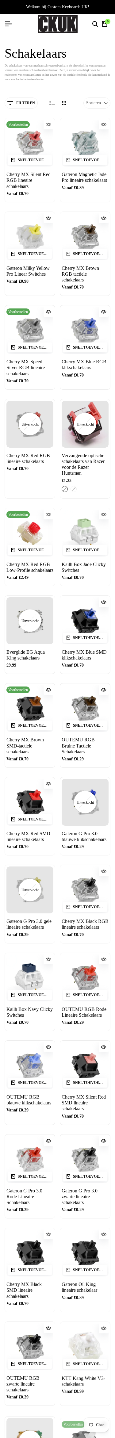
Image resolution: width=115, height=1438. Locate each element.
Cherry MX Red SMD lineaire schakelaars (28, 836)
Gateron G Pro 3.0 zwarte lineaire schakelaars (80, 1196)
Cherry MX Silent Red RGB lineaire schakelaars (28, 180)
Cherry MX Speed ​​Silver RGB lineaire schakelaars (25, 367)
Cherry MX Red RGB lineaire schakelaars (28, 458)
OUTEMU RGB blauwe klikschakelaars (28, 1099)
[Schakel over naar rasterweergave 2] (63, 103)
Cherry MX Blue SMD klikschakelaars (84, 654)
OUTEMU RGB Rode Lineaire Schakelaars (84, 1012)
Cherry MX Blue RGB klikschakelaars (84, 364)
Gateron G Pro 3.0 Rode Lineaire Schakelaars (24, 1196)
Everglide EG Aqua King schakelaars (25, 654)
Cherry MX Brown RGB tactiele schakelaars (80, 274)
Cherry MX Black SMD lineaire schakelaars (24, 1290)
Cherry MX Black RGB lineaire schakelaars (85, 924)
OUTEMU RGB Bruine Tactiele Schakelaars (78, 745)
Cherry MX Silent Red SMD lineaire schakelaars (84, 1102)
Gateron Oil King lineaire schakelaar (79, 1287)
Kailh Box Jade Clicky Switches (84, 567)
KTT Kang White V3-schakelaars (83, 1380)
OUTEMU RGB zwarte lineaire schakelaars (23, 1383)
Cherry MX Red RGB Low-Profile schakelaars (29, 567)
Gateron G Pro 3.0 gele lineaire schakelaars (29, 924)
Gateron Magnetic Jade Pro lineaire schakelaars (84, 177)
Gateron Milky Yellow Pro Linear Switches (28, 271)
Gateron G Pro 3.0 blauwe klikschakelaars (84, 836)
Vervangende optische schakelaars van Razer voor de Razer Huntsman (83, 464)
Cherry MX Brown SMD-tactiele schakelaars (25, 745)
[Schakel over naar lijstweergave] (52, 103)
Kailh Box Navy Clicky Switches (29, 1012)
